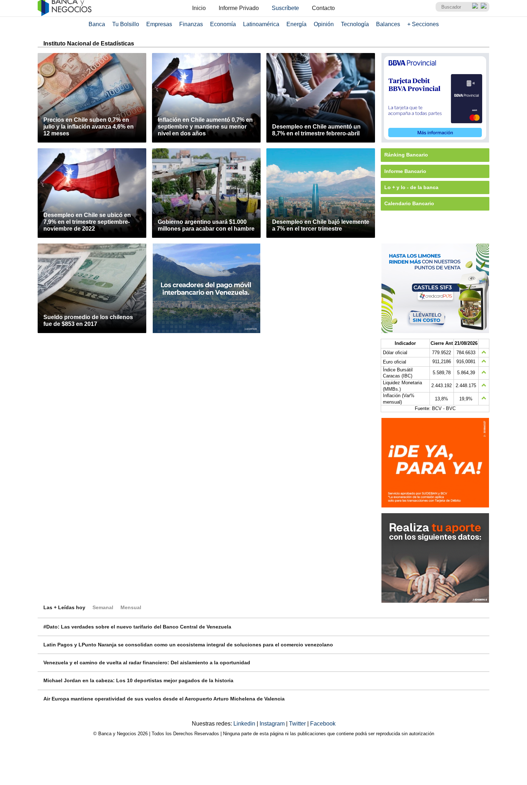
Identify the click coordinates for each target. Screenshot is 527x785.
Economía (223, 24)
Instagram (273, 724)
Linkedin (245, 724)
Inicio (199, 8)
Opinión (324, 24)
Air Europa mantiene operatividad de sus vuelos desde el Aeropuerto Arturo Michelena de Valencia (164, 699)
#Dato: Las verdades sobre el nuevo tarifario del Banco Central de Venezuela (137, 627)
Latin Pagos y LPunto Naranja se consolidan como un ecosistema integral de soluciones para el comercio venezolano (188, 644)
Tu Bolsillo (125, 24)
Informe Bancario (405, 171)
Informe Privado (239, 8)
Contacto (323, 8)
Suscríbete (285, 8)
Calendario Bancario (409, 203)
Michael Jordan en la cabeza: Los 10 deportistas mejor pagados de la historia (138, 680)
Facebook (323, 724)
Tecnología (355, 24)
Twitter (298, 724)
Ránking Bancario (406, 155)
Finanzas (191, 24)
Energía (296, 24)
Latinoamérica (261, 24)
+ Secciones (423, 24)
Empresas (159, 24)
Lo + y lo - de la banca (411, 187)
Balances (388, 24)
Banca (97, 24)
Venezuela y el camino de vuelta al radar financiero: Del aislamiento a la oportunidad (146, 662)
